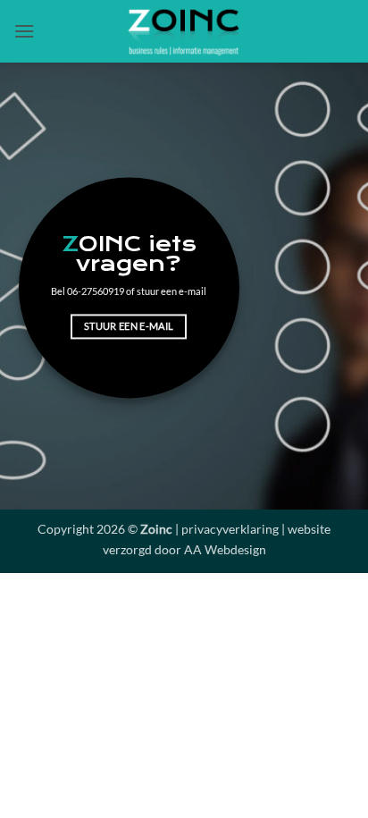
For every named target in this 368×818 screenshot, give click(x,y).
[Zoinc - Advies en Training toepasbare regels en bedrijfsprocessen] (184, 31)
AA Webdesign (225, 549)
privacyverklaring (230, 528)
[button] (24, 31)
